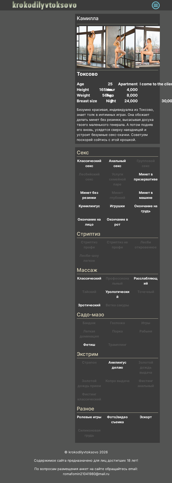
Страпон (89, 362)
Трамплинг (117, 344)
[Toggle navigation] (156, 5)
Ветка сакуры (117, 305)
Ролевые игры (89, 417)
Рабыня (145, 331)
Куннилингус (89, 206)
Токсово (87, 74)
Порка (117, 331)
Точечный (145, 292)
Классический (89, 278)
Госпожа (117, 323)
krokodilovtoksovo (81, 5)
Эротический (89, 305)
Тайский (89, 292)
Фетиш (89, 344)
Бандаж (89, 323)
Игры (145, 323)
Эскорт (146, 417)
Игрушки (117, 206)
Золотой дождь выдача (145, 367)
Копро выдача (117, 381)
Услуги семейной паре (117, 179)
